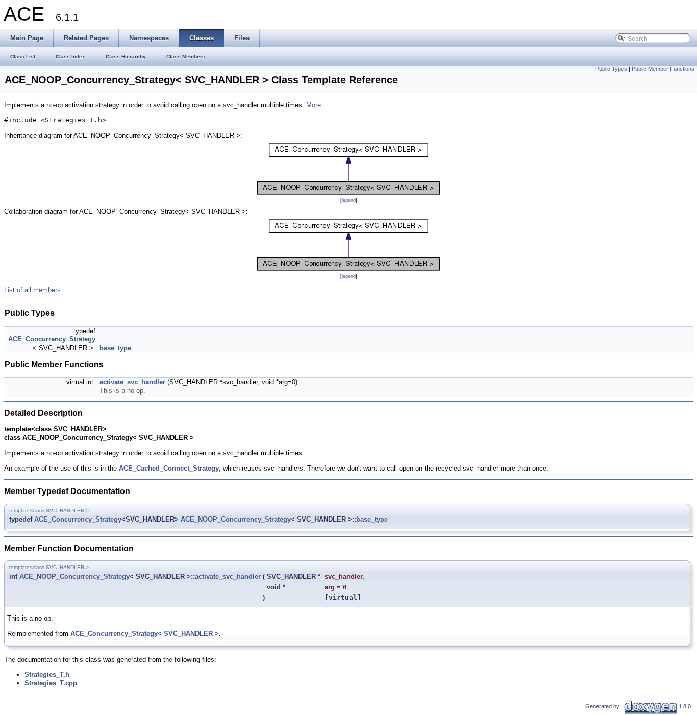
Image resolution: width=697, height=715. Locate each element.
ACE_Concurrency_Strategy (51, 339)
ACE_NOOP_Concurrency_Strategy (236, 519)
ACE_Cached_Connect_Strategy (169, 468)
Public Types (611, 69)
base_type (115, 348)
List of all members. (33, 290)
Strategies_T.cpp (50, 683)
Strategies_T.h (46, 674)
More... (316, 105)
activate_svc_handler (132, 382)
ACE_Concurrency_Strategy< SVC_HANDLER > (144, 633)
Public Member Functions (663, 69)
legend (349, 200)
